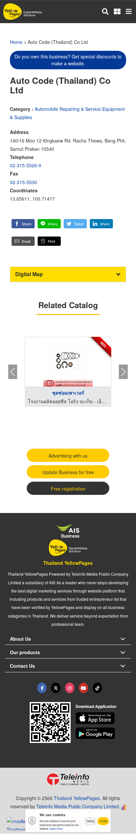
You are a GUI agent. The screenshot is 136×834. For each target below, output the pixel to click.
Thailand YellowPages (68, 563)
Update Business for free (68, 472)
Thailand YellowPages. (77, 798)
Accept (103, 821)
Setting (90, 821)
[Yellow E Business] (42, 688)
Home (16, 42)
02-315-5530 (23, 182)
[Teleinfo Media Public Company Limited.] (68, 779)
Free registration (68, 488)
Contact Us (22, 665)
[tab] (68, 274)
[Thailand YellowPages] (55, 688)
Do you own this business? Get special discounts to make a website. (68, 60)
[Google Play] (103, 733)
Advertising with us (68, 455)
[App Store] (103, 718)
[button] (23, 223)
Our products (25, 652)
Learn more (56, 828)
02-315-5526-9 (25, 165)
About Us (20, 638)
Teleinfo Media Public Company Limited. (78, 806)
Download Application (96, 706)
